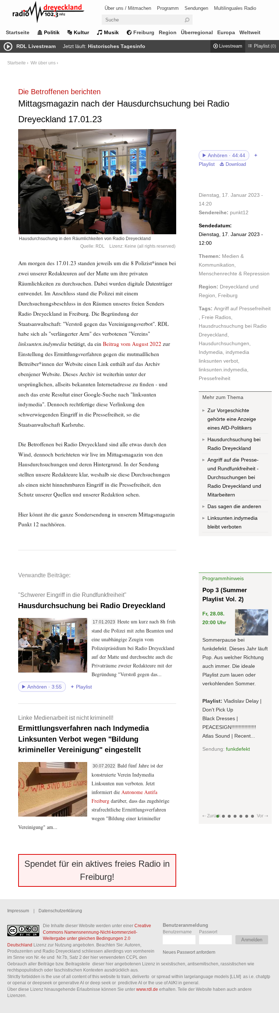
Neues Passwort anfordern (189, 952)
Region (168, 32)
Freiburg (143, 32)
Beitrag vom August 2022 (132, 343)
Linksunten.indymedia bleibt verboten (232, 522)
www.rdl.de (147, 989)
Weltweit (249, 32)
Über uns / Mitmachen (128, 8)
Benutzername (177, 931)
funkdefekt (238, 749)
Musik (111, 32)
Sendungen (196, 8)
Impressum (18, 910)
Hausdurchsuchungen (224, 343)
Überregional (197, 32)
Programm (168, 8)
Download (236, 164)
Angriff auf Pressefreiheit (242, 308)
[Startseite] (58, 13)
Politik (52, 32)
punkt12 (239, 212)
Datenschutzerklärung (60, 910)
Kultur (81, 32)
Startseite (17, 32)
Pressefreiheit (214, 378)
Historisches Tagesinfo (116, 46)
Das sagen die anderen (234, 506)
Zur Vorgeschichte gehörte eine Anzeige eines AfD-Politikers (231, 419)
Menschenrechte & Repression (234, 273)
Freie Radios (216, 317)
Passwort (208, 931)
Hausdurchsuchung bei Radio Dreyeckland (91, 600)
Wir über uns (43, 62)
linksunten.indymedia (223, 369)
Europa (226, 32)
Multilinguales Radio (235, 8)
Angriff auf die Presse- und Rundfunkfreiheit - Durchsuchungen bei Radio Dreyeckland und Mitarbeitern (234, 477)
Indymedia (211, 352)
